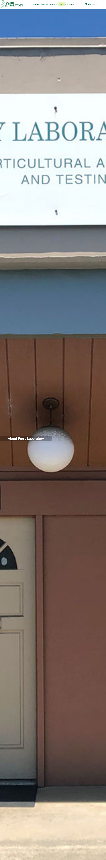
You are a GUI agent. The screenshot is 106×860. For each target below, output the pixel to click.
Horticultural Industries (39, 4)
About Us (61, 4)
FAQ (66, 4)
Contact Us (72, 4)
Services (52, 4)
